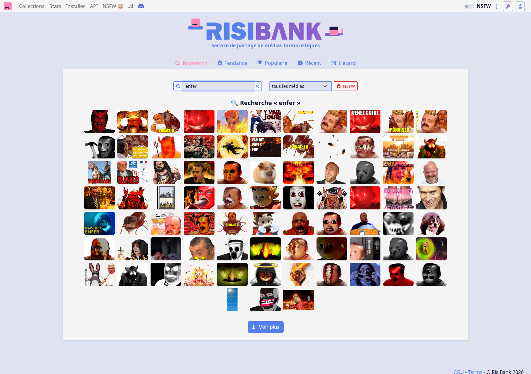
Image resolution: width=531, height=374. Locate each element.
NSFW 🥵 (113, 6)
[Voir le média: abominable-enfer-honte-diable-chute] (232, 146)
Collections (32, 6)
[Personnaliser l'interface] (508, 6)
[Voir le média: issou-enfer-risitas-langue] (199, 197)
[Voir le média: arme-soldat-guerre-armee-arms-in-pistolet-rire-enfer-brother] (199, 146)
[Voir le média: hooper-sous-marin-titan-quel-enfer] (99, 223)
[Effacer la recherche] (257, 86)
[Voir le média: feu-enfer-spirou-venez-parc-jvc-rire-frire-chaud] (298, 299)
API (94, 6)
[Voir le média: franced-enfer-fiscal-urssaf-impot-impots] (132, 172)
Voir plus (269, 327)
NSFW (484, 5)
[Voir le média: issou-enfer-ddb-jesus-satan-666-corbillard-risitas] (199, 223)
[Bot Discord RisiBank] (141, 6)
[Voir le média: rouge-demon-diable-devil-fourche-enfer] (166, 146)
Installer (75, 6)
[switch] (469, 6)
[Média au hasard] (131, 6)
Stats (55, 6)
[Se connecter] (520, 6)
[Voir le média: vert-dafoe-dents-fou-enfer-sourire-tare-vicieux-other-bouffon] (431, 197)
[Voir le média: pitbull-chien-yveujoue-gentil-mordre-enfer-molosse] (99, 172)
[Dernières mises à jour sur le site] (496, 6)
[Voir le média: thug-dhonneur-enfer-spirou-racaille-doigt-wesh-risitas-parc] (265, 223)
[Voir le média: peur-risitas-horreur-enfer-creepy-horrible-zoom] (398, 223)
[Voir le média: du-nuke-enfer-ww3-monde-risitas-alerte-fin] (298, 172)
